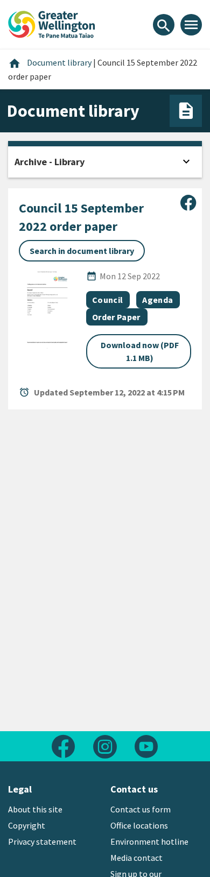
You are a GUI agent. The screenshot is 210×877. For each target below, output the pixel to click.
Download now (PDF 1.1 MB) (140, 351)
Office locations (139, 825)
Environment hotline (149, 841)
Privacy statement (42, 841)
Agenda (157, 299)
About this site (35, 809)
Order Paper (116, 317)
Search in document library (82, 250)
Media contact (136, 857)
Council (107, 299)
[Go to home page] (51, 23)
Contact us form (140, 809)
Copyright (26, 825)
